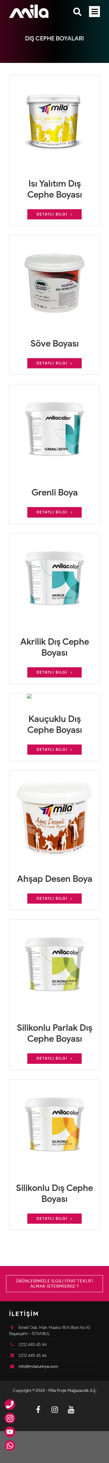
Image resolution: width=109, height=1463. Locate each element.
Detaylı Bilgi (52, 214)
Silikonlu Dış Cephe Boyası (54, 1193)
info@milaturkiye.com (38, 1366)
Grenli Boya (54, 492)
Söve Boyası (55, 343)
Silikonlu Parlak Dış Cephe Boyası (54, 1033)
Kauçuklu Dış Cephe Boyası (54, 724)
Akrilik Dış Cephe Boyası (54, 647)
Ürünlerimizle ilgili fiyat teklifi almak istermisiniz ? (54, 1283)
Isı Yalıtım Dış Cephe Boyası (54, 189)
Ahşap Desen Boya (54, 878)
